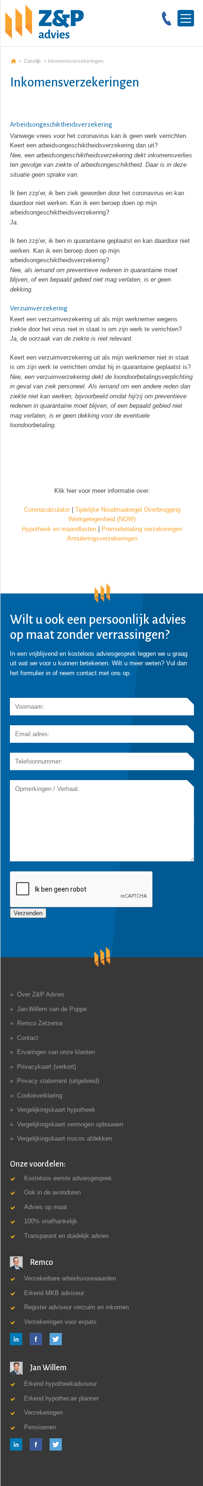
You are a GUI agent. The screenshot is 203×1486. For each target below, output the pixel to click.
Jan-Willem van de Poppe (52, 1009)
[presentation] (81, 889)
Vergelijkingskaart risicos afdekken (64, 1138)
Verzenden (28, 913)
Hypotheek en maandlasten (59, 529)
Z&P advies (13, 61)
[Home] (44, 21)
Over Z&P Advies (41, 994)
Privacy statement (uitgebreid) (58, 1080)
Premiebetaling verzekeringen (142, 529)
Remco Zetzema (39, 1023)
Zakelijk (32, 61)
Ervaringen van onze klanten (56, 1052)
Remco (40, 1262)
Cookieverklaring (39, 1095)
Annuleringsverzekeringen (102, 538)
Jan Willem (47, 1368)
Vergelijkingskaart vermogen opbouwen (70, 1124)
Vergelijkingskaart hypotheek (56, 1109)
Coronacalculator (47, 509)
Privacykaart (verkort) (46, 1066)
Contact (27, 1037)
